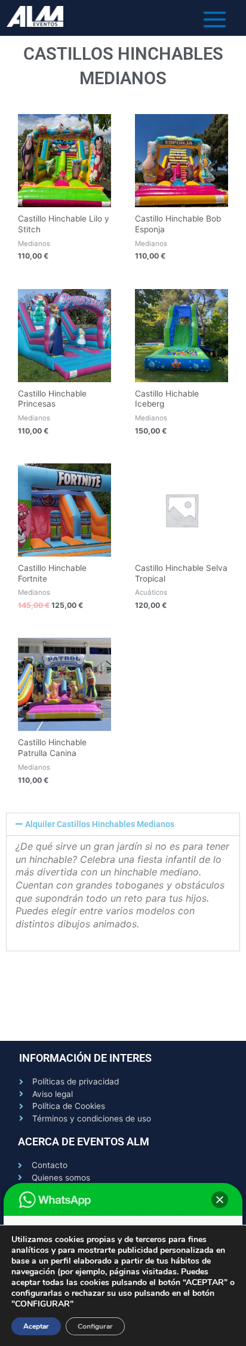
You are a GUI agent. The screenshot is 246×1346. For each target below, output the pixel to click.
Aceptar (36, 1326)
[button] (123, 824)
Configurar (95, 1326)
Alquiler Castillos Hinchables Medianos (99, 824)
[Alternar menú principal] (215, 19)
